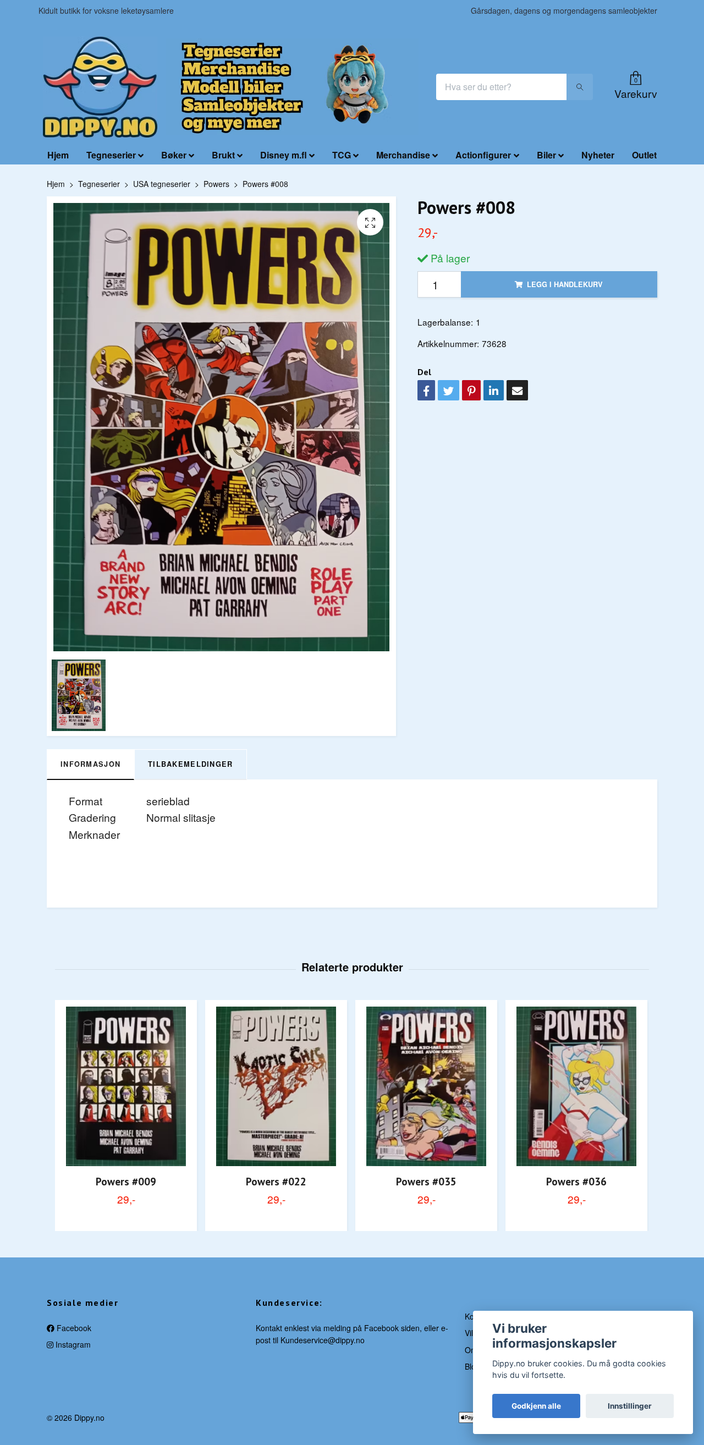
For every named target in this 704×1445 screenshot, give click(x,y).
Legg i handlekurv (565, 284)
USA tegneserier (161, 183)
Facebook (72, 1327)
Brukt (223, 155)
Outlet (644, 155)
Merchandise (403, 155)
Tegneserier (111, 155)
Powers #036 (576, 1181)
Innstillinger (630, 1406)
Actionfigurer (483, 155)
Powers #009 (126, 1181)
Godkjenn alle (536, 1406)
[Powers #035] (426, 1086)
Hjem (58, 155)
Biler (546, 155)
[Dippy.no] (100, 87)
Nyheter (597, 155)
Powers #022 (276, 1181)
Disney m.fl (283, 155)
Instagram (72, 1344)
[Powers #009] (126, 1086)
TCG (341, 155)
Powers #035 (426, 1181)
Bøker (173, 155)
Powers (216, 183)
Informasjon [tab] (90, 764)
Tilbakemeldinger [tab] (190, 764)
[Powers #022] (276, 1086)
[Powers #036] (576, 1086)
